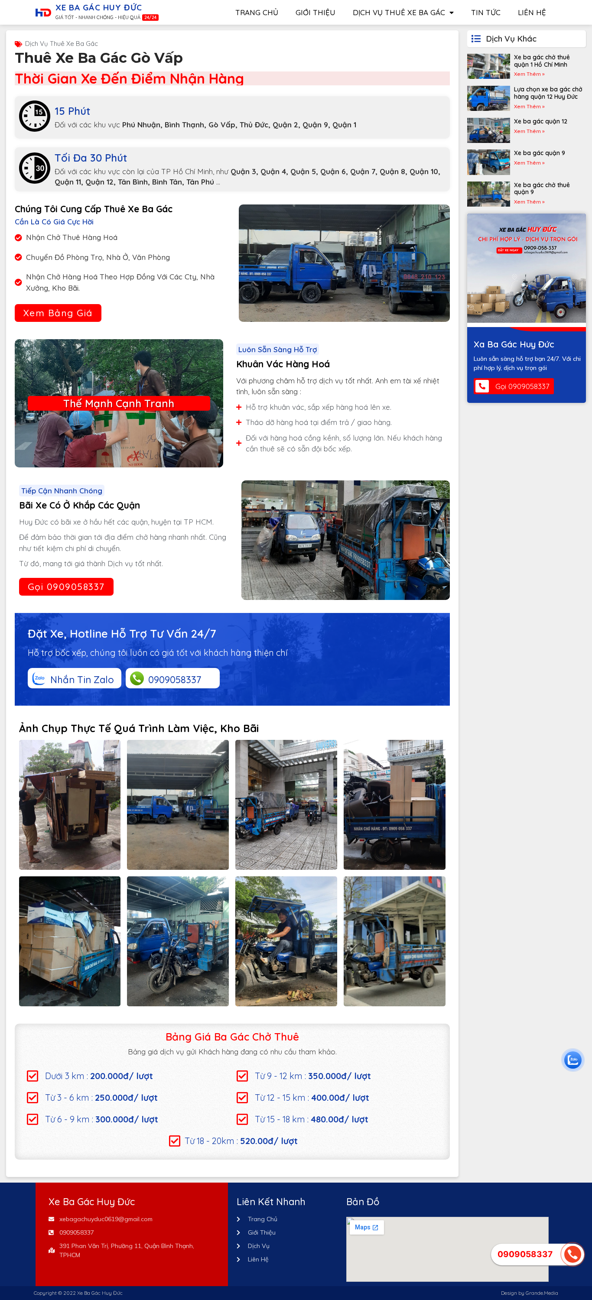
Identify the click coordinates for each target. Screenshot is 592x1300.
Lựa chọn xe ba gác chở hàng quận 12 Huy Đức (548, 92)
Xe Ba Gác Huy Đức (98, 7)
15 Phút (72, 110)
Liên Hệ (532, 12)
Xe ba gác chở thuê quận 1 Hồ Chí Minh (542, 60)
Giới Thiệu (315, 12)
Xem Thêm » (529, 74)
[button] (58, 313)
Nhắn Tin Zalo (82, 680)
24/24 (150, 17)
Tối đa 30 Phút (91, 157)
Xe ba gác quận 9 (539, 153)
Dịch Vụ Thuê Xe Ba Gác (399, 12)
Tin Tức (486, 12)
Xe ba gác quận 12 (540, 121)
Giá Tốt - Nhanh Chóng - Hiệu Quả (97, 17)
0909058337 (175, 680)
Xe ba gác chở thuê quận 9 (542, 188)
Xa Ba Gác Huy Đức (514, 344)
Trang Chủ (256, 12)
